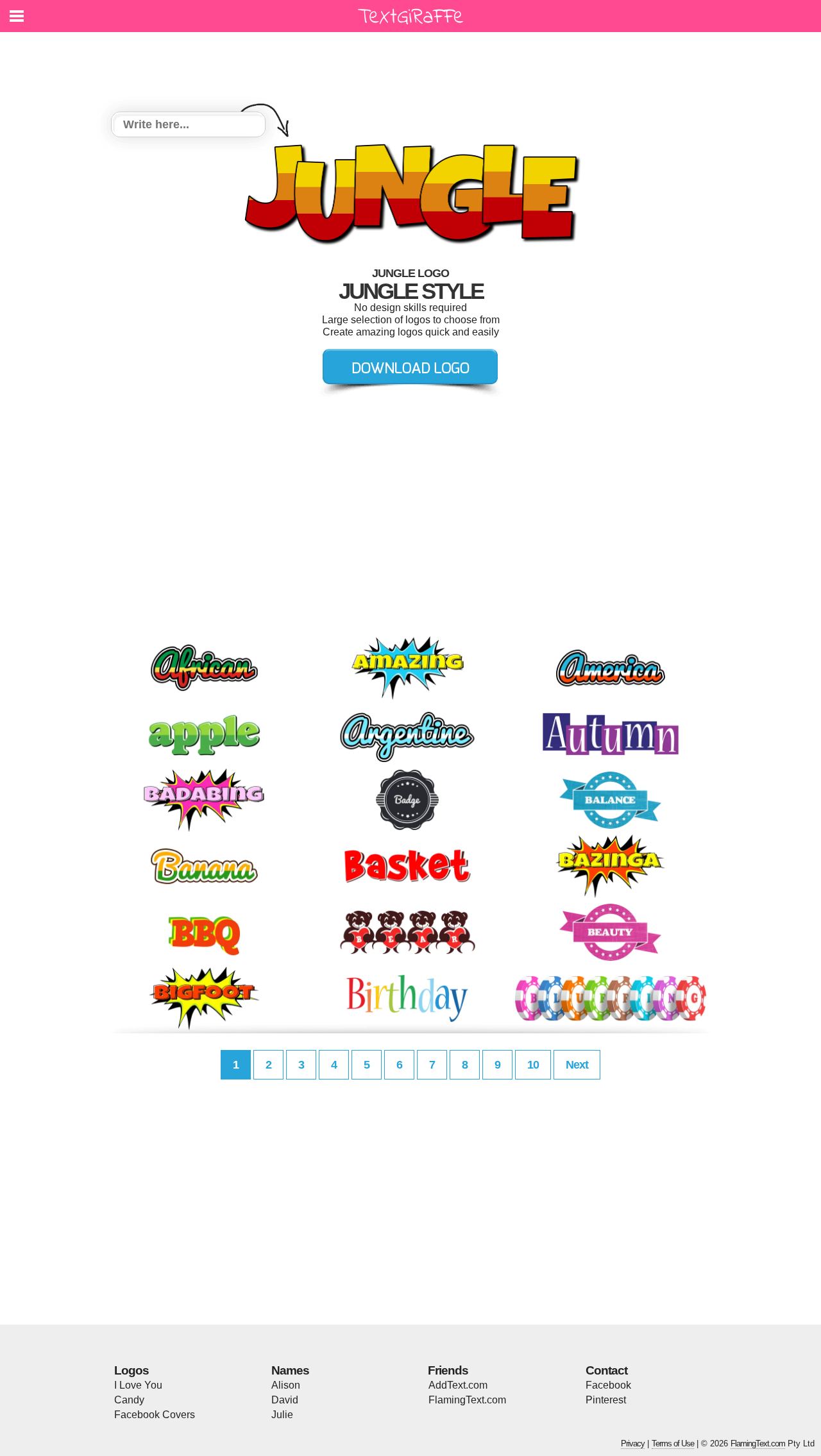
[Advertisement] (413, 64)
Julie (282, 1414)
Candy (129, 1399)
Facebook (608, 1385)
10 (533, 1064)
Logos (131, 1370)
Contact (606, 1370)
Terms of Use (673, 1443)
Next (577, 1064)
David (284, 1399)
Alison (285, 1385)
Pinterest (606, 1399)
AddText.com (457, 1385)
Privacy (633, 1443)
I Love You (138, 1385)
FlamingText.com (467, 1399)
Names (290, 1370)
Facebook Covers (154, 1414)
